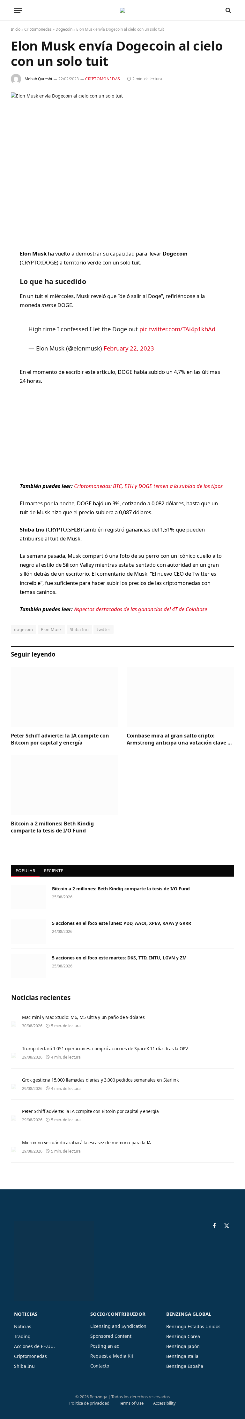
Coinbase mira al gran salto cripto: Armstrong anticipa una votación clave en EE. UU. (180, 739)
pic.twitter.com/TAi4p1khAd (177, 329)
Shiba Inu (79, 629)
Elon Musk (51, 629)
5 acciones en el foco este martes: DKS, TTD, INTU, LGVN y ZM (119, 958)
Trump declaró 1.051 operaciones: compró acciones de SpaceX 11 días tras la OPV (105, 1048)
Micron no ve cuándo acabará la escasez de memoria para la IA (86, 1142)
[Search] (227, 10)
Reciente (53, 870)
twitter (103, 629)
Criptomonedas (38, 29)
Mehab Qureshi (38, 79)
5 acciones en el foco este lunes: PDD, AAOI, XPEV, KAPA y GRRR (121, 923)
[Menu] (18, 10)
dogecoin (23, 629)
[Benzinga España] (122, 10)
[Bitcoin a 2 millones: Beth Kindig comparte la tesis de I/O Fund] (64, 785)
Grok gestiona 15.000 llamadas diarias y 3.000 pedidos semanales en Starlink (100, 1080)
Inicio (15, 29)
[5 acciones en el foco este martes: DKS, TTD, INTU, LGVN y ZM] (28, 966)
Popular (25, 870)
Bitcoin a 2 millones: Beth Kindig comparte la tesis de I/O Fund (52, 827)
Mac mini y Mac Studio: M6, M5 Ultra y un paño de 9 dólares (83, 1017)
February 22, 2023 (129, 348)
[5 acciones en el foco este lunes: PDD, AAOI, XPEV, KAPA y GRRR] (28, 931)
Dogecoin (64, 29)
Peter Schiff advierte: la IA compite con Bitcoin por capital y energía (60, 739)
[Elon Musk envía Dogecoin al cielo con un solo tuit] (122, 165)
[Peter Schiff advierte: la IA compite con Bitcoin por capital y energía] (64, 697)
